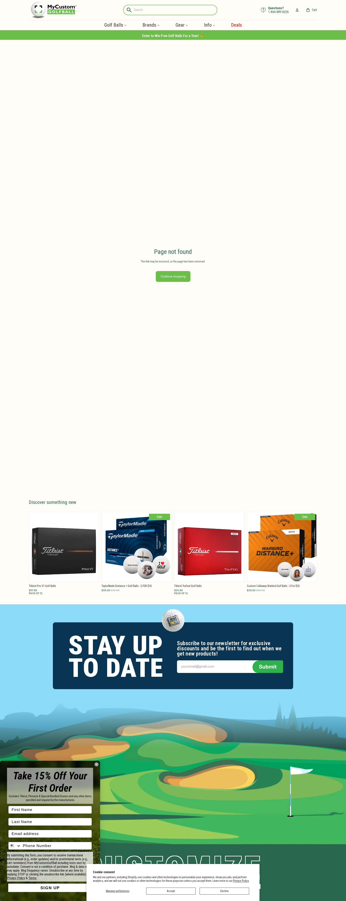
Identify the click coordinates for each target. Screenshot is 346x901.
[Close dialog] (97, 764)
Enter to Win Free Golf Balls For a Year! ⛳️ (173, 36)
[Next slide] (93, 547)
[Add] (92, 575)
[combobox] (14, 846)
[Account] (297, 10)
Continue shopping (173, 276)
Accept (171, 891)
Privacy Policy (241, 880)
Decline (224, 891)
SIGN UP (50, 888)
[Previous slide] (35, 547)
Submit (268, 667)
